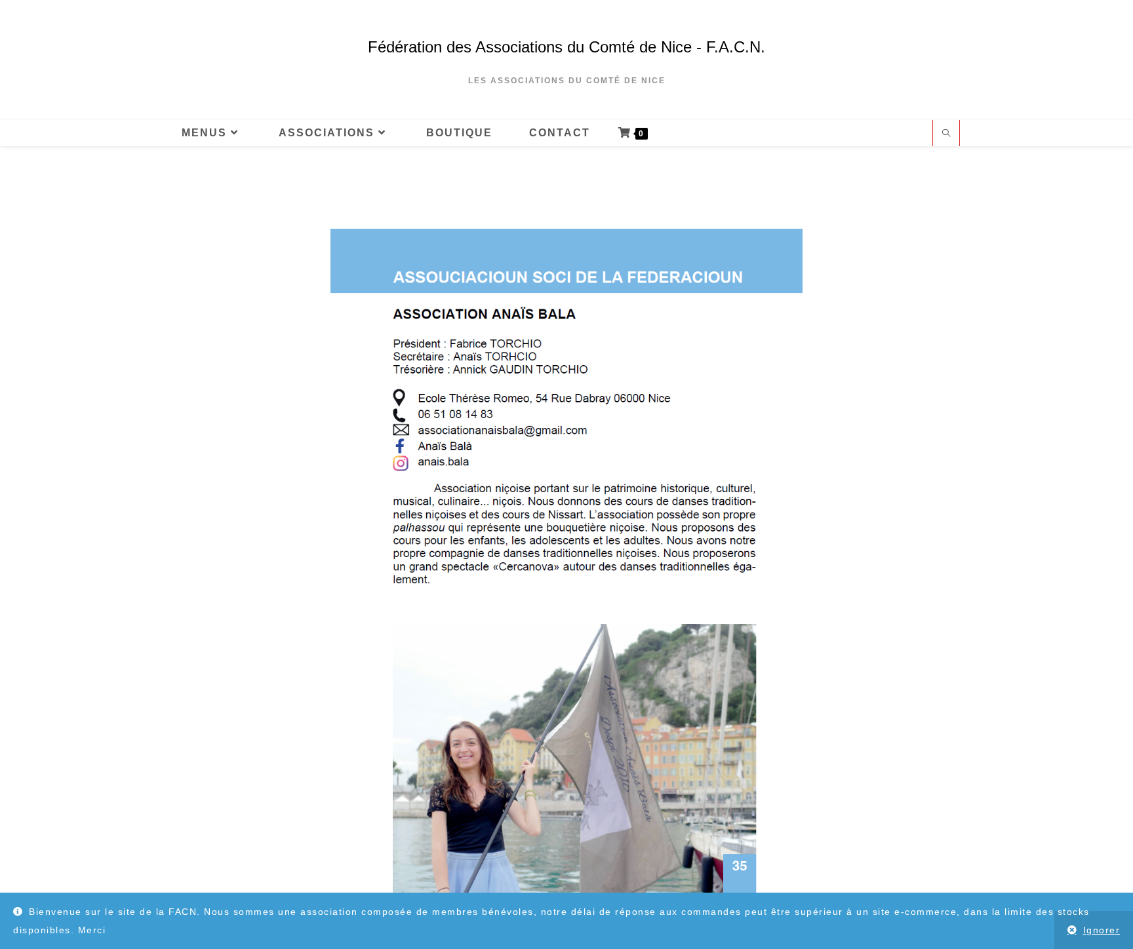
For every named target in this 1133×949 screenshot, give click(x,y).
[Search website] (946, 134)
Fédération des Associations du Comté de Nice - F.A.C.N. (566, 47)
